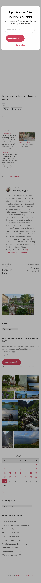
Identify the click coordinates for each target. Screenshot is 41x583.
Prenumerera (14, 39)
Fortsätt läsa (20, 45)
